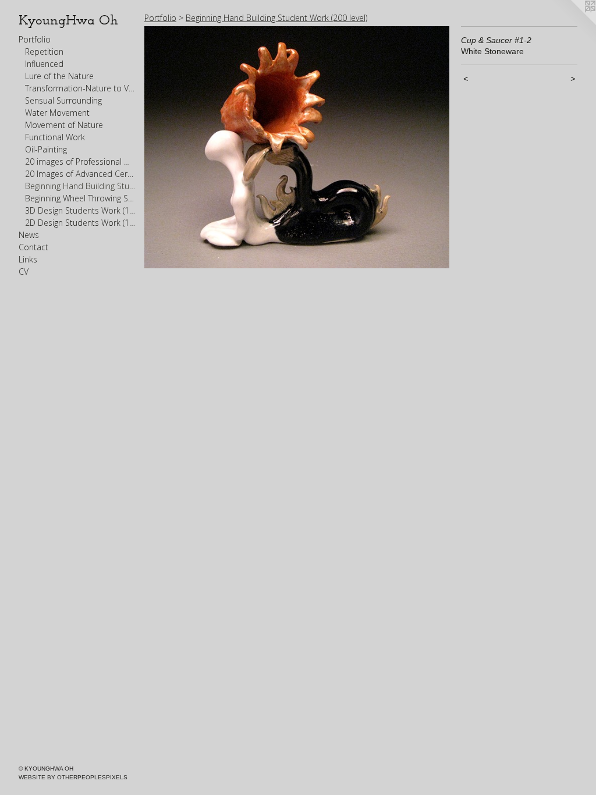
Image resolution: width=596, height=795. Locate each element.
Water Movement (57, 112)
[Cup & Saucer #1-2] (296, 147)
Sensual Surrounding (63, 100)
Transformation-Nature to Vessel (80, 88)
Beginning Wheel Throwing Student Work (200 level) (80, 198)
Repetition (44, 51)
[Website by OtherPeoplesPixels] (572, 23)
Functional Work (55, 137)
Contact (33, 247)
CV (24, 271)
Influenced (44, 63)
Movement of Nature (64, 124)
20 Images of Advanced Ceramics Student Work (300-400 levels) (80, 173)
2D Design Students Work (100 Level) (80, 222)
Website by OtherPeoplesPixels (73, 777)
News (29, 234)
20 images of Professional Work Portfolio (80, 161)
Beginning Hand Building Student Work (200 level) (80, 185)
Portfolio (35, 39)
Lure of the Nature (59, 75)
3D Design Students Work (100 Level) (80, 210)
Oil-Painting (46, 149)
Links (28, 259)
